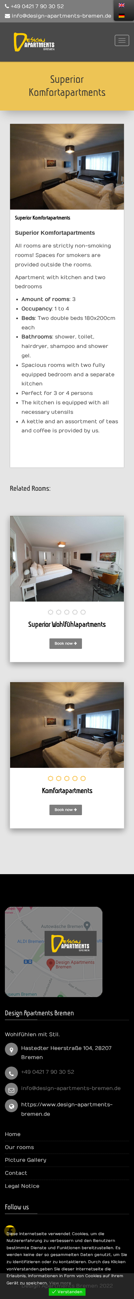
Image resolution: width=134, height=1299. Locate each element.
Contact (16, 1173)
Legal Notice (22, 1186)
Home (12, 1134)
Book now (64, 643)
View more (60, 1283)
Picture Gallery (25, 1160)
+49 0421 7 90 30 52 (47, 1072)
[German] (121, 15)
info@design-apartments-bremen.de (71, 1088)
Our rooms (19, 1147)
